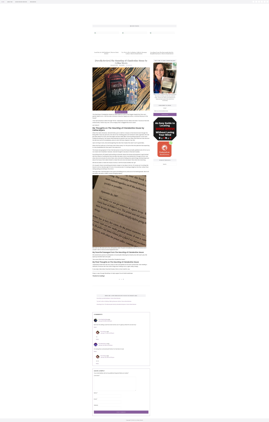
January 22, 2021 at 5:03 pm (107, 357)
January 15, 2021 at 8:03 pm (105, 321)
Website (96, 405)
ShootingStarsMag (103, 319)
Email (95, 399)
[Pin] (123, 279)
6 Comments (129, 65)
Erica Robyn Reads (134, 13)
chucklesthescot (102, 343)
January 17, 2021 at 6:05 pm (107, 333)
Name (96, 393)
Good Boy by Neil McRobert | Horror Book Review (106, 53)
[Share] (119, 279)
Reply (95, 327)
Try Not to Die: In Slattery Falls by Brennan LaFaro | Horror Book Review (134, 53)
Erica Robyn (103, 331)
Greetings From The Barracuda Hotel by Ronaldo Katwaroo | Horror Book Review (162, 53)
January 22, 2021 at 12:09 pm (105, 345)
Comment (97, 375)
